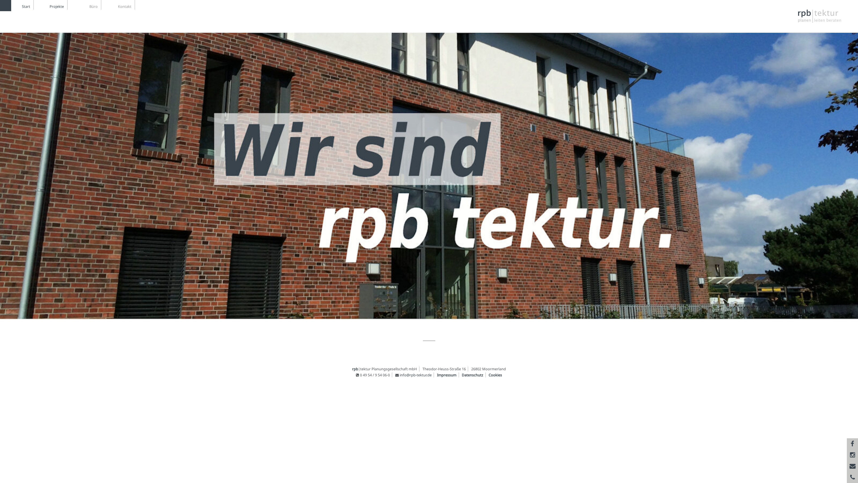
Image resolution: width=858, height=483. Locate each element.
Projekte (57, 6)
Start (26, 6)
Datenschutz (472, 375)
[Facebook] (852, 443)
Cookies (495, 375)
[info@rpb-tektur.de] (852, 466)
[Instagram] (852, 455)
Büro (93, 6)
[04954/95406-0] (852, 477)
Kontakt (124, 6)
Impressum (446, 375)
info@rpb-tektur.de (416, 375)
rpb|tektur (822, 16)
